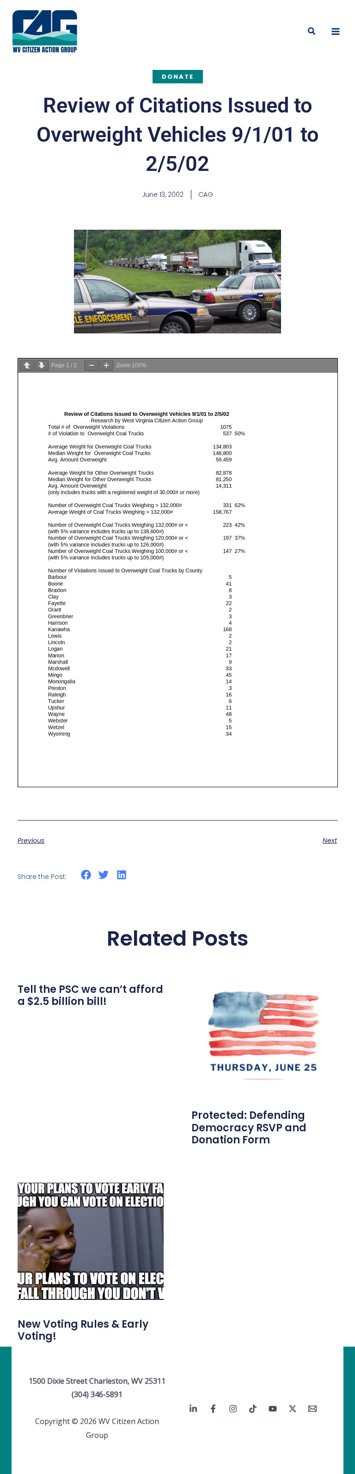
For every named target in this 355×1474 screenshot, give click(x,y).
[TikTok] (253, 1409)
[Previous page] (27, 365)
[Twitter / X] (292, 1409)
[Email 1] (312, 1409)
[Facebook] (213, 1409)
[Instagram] (233, 1409)
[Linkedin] (193, 1409)
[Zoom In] (106, 365)
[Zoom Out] (91, 365)
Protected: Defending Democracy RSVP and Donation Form (248, 1127)
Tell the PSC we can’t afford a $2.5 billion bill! (90, 995)
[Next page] (42, 365)
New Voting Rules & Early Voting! (83, 1330)
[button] (312, 31)
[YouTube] (273, 1409)
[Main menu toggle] (335, 31)
